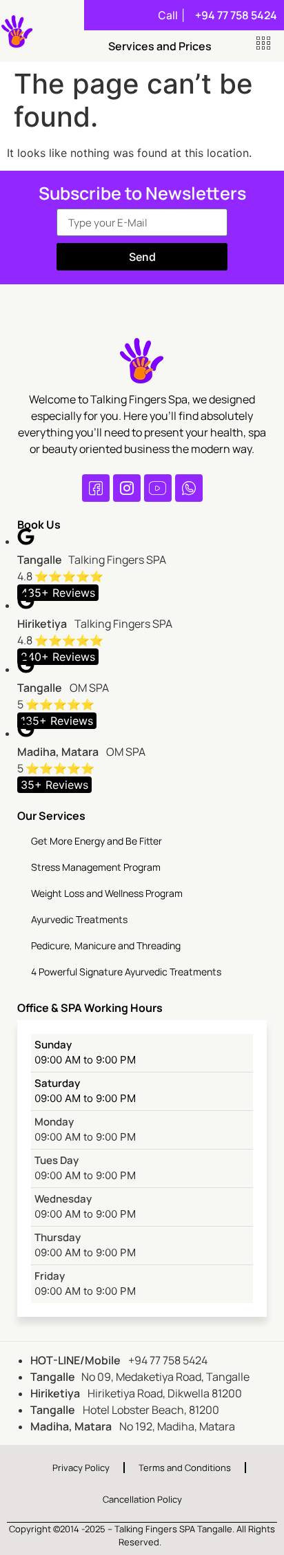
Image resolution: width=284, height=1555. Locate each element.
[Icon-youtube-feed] (158, 488)
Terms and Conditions (185, 1467)
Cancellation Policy (142, 1499)
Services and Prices (160, 46)
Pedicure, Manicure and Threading (106, 945)
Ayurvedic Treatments (79, 919)
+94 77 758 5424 (236, 15)
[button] (263, 43)
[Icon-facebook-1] (96, 488)
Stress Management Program (96, 867)
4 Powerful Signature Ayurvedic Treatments (126, 971)
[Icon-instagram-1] (127, 488)
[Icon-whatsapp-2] (189, 488)
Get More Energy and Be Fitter (96, 840)
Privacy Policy (81, 1467)
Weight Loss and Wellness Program (107, 893)
